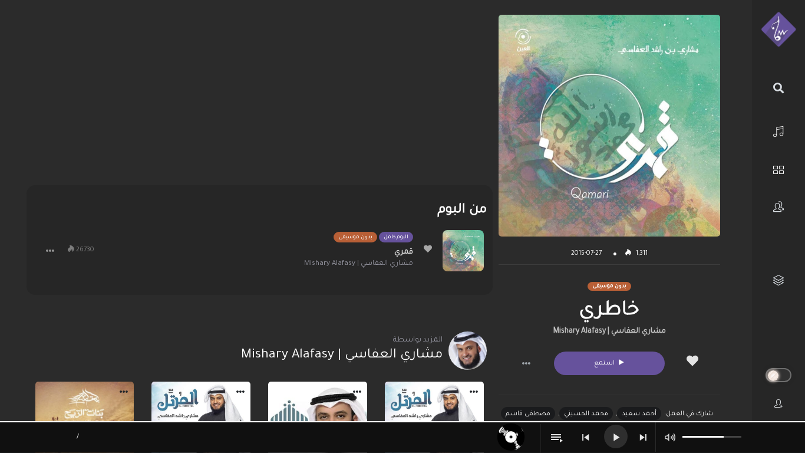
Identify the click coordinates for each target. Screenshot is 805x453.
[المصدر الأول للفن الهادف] (778, 30)
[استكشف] (778, 168)
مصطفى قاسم (528, 414)
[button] (526, 363)
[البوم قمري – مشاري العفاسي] (463, 250)
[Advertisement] (260, 97)
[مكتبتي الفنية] (778, 280)
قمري (403, 252)
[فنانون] (778, 207)
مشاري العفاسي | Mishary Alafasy (609, 331)
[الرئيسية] (778, 130)
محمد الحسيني (586, 414)
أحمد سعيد (639, 414)
